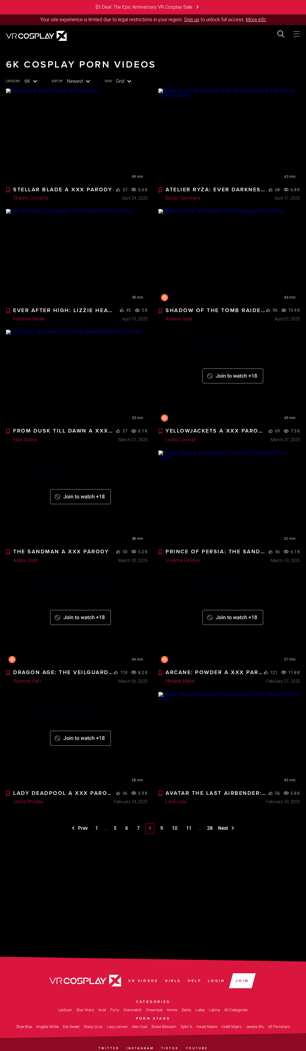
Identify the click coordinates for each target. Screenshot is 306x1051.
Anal (102, 1010)
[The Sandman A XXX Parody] (77, 497)
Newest (75, 81)
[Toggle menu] (296, 34)
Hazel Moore (206, 1026)
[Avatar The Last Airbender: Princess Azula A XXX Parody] (229, 739)
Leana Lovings (181, 439)
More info (256, 19)
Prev (82, 828)
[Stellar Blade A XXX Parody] (77, 135)
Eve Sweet (71, 1026)
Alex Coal (139, 1026)
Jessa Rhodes (28, 801)
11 (189, 828)
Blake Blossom (164, 1026)
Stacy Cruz (93, 1026)
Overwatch (132, 1010)
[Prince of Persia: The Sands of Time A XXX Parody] (229, 497)
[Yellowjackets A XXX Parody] (229, 377)
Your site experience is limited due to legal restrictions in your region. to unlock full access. (142, 19)
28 (209, 828)
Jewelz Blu (255, 1026)
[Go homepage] (36, 35)
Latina (214, 1010)
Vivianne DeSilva (183, 560)
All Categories (236, 1010)
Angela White (47, 1026)
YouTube (197, 1048)
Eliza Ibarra (24, 439)
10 (174, 828)
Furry (114, 1010)
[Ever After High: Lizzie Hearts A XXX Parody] (77, 256)
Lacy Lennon (117, 1026)
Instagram (140, 1048)
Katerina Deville (29, 319)
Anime (172, 1010)
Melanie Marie (180, 681)
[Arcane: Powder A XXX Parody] (229, 618)
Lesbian (65, 1010)
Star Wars (85, 1010)
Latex (200, 1010)
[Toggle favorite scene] (8, 190)
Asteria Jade (179, 319)
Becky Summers (183, 198)
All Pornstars (279, 1026)
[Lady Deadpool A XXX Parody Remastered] (77, 739)
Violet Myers (231, 1026)
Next (223, 828)
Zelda (186, 1010)
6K (27, 81)
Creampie (154, 1010)
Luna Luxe (176, 801)
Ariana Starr (25, 560)
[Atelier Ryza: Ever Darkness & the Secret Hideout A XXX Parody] (229, 135)
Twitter (108, 1048)
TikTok (170, 1048)
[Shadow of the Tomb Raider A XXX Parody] (229, 256)
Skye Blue (24, 1026)
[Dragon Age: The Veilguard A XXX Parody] (77, 618)
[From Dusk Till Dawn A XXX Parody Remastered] (77, 377)
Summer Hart (27, 681)
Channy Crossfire (31, 198)
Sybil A (186, 1026)
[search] (281, 34)
